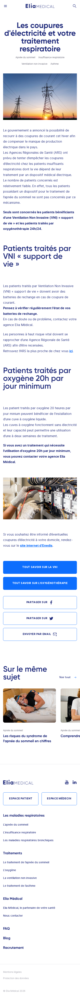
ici (71, 351)
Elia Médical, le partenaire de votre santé (29, 908)
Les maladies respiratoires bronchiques (28, 840)
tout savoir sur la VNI (39, 567)
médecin (59, 798)
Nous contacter (13, 915)
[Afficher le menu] (5, 6)
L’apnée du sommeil (15, 824)
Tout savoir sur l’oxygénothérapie (40, 583)
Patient (20, 798)
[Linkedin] (74, 782)
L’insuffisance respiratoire (19, 832)
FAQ (6, 928)
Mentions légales (12, 972)
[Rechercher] (74, 6)
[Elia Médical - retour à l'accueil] (40, 6)
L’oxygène (9, 870)
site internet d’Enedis (36, 545)
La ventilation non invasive (20, 878)
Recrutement (13, 947)
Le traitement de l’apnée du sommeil (26, 862)
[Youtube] (66, 782)
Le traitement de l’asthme (19, 886)
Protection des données (16, 978)
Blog (6, 938)
